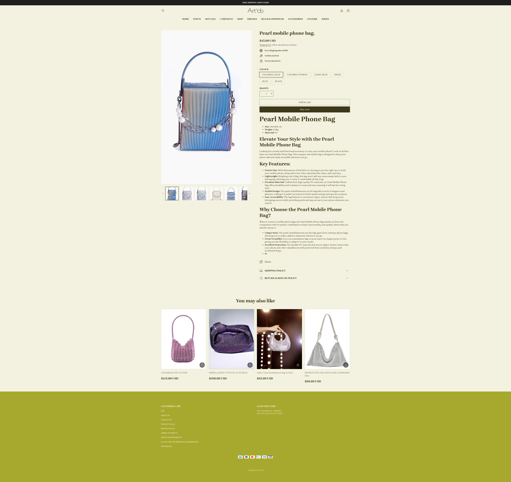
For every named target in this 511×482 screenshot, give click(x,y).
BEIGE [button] (337, 74)
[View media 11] (231, 193)
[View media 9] (201, 193)
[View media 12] (246, 193)
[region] (206, 193)
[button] (163, 11)
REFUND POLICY (168, 429)
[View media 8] (186, 193)
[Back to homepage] (255, 10)
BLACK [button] (278, 81)
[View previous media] (163, 193)
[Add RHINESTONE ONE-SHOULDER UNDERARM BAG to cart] (346, 365)
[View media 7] (172, 193)
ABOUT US (165, 415)
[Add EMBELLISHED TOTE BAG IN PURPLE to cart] (250, 365)
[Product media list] (206, 107)
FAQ (162, 411)
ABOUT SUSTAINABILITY (171, 437)
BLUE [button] (265, 81)
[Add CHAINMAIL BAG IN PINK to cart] (202, 365)
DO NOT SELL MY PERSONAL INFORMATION (179, 442)
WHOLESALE (166, 446)
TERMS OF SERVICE (169, 433)
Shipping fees (265, 45)
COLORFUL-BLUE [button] (271, 74)
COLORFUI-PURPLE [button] (297, 74)
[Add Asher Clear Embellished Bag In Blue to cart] (298, 365)
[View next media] (249, 193)
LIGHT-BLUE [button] (320, 74)
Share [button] (268, 261)
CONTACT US (166, 420)
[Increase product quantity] (271, 93)
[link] (226, 19)
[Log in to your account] (342, 11)
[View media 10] (216, 193)
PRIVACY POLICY (168, 424)
